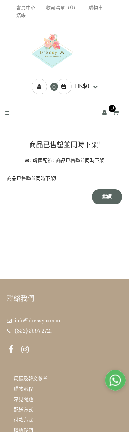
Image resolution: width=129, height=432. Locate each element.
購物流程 (23, 389)
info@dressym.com (37, 321)
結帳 (21, 15)
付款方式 (23, 420)
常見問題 (23, 399)
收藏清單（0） (62, 7)
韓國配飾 (42, 160)
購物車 (95, 7)
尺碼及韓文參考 (30, 378)
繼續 (107, 196)
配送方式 (23, 409)
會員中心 (25, 7)
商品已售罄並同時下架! (81, 160)
